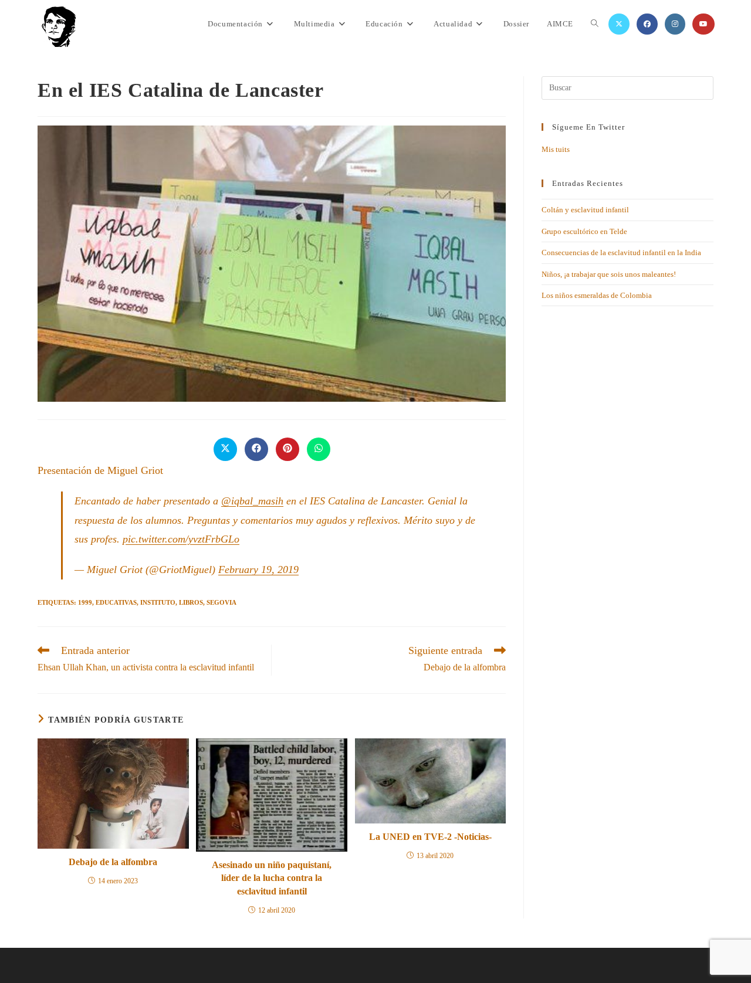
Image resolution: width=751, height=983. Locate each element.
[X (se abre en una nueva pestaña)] (619, 24)
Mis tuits (556, 149)
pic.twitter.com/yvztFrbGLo (181, 539)
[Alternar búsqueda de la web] (594, 24)
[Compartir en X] (225, 449)
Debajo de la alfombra (113, 862)
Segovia (221, 602)
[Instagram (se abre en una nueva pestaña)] (675, 24)
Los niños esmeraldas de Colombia (597, 295)
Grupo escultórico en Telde (584, 231)
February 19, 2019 (258, 569)
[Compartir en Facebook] (256, 449)
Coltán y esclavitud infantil (585, 209)
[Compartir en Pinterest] (287, 449)
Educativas (116, 602)
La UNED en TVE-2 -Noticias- (430, 837)
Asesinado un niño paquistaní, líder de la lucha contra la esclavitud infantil (271, 878)
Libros (191, 602)
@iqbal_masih (252, 501)
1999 (85, 602)
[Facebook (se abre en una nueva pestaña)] (647, 24)
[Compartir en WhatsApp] (318, 449)
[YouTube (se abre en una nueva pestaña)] (703, 24)
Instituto (157, 602)
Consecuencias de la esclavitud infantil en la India (621, 252)
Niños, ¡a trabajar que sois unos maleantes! (609, 274)
